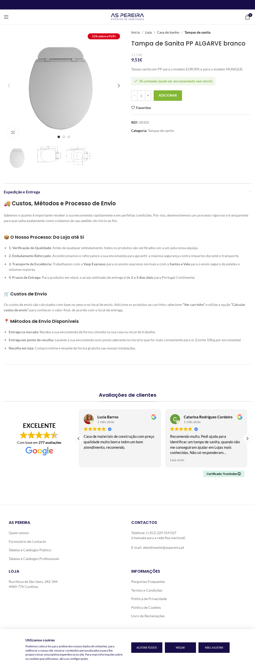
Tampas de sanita (197, 32)
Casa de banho (168, 32)
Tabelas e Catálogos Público (30, 550)
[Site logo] (127, 16)
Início (135, 32)
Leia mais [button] (177, 460)
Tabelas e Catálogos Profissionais (34, 559)
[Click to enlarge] (13, 132)
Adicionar (168, 95)
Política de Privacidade (149, 599)
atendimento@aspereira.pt (163, 547)
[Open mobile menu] (6, 17)
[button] (9, 86)
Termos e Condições (146, 590)
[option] (59, 137)
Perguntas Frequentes (148, 581)
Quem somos (19, 533)
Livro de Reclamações (148, 616)
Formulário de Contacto (27, 541)
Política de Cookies (146, 607)
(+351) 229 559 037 (161, 533)
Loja (148, 32)
